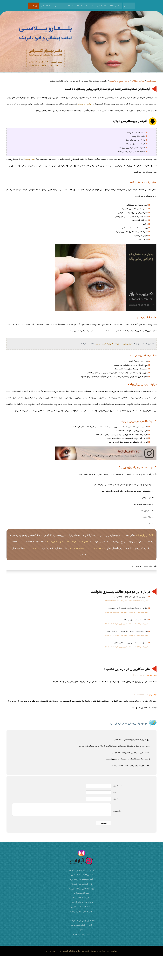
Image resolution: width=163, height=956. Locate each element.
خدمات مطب (68, 6)
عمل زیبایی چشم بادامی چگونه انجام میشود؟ (130, 597)
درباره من (89, 6)
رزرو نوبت (33, 6)
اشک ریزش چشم (144, 535)
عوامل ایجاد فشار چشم (136, 132)
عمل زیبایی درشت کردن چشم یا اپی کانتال (131, 643)
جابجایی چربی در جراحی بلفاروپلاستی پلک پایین (114, 344)
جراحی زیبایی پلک (85, 104)
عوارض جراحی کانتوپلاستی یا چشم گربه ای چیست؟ (128, 608)
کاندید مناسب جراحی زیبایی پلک (132, 147)
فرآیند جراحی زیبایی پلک (135, 144)
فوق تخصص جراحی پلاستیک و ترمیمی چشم (67, 541)
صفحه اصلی (128, 6)
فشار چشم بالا (29, 159)
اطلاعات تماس (46, 6)
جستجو (57, 6)
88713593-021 (97, 547)
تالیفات (79, 6)
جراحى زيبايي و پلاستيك (119, 81)
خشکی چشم (120, 484)
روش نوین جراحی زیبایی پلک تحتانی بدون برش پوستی (126, 631)
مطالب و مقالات (115, 6)
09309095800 (77, 547)
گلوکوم (129, 484)
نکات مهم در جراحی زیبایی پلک (135, 620)
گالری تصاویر (101, 6)
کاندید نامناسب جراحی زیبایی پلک (131, 151)
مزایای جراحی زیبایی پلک (135, 140)
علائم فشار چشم (138, 136)
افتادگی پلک (130, 427)
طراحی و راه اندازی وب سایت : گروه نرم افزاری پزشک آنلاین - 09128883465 (81, 951)
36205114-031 (33, 547)
